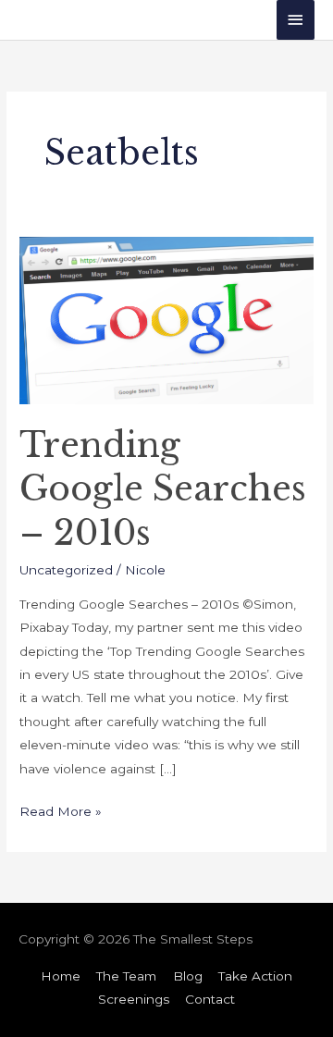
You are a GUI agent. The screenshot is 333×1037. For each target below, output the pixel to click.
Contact (210, 999)
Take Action (255, 976)
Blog (188, 976)
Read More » (60, 809)
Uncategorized (66, 569)
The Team (126, 976)
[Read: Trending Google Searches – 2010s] (166, 319)
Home (60, 976)
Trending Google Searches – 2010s (162, 489)
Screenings (133, 999)
